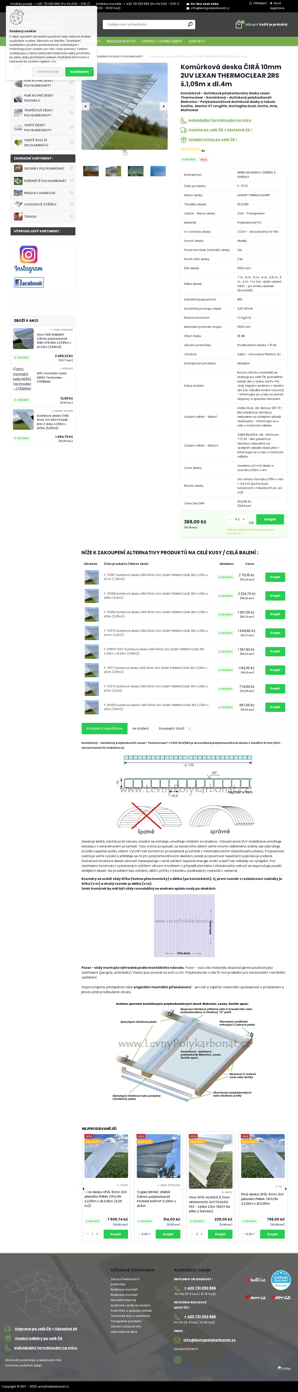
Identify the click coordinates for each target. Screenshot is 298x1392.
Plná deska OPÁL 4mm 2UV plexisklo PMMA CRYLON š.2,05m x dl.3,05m (262, 1199)
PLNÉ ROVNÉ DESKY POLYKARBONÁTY (38, 83)
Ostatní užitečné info (126, 1326)
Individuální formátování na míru (219, 120)
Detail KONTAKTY (186, 1349)
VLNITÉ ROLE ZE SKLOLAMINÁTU (36, 142)
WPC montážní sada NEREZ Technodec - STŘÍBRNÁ (52, 377)
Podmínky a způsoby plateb (131, 1311)
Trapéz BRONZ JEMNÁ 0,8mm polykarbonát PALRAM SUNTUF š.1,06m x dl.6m (156, 1199)
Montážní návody (123, 1300)
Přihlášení (260, 3)
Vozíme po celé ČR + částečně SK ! (220, 129)
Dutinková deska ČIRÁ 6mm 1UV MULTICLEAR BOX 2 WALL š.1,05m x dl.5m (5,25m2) (53, 422)
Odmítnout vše (48, 72)
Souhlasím (79, 71)
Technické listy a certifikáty (130, 1316)
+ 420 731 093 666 (199, 1288)
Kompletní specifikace (104, 728)
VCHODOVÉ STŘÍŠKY (40, 204)
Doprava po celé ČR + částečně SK (45, 1328)
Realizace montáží (124, 1290)
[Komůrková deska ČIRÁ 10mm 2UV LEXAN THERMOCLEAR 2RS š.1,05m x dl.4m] (124, 106)
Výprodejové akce (124, 1332)
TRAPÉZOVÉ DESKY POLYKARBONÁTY (38, 113)
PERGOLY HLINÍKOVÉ (39, 193)
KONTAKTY (197, 41)
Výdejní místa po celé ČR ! (212, 139)
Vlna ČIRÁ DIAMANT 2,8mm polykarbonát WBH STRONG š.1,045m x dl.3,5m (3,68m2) (54, 341)
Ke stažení (140, 728)
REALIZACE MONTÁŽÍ (121, 41)
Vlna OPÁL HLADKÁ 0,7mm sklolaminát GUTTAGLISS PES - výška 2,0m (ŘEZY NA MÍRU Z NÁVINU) (209, 1204)
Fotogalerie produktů (126, 1321)
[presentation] (85, 106)
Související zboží (174, 728)
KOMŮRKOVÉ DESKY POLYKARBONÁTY (119, 56)
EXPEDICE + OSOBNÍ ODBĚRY (162, 41)
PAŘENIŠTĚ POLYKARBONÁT (45, 181)
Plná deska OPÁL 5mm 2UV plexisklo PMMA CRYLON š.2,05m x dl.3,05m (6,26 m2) (106, 1199)
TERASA (30, 216)
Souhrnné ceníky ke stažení (130, 1305)
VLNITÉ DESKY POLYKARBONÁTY (37, 127)
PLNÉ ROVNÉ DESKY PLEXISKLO (39, 98)
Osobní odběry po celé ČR (38, 1338)
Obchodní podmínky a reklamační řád (33, 1360)
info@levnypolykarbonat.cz (209, 8)
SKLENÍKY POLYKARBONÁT (44, 168)
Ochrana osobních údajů (23, 1365)
